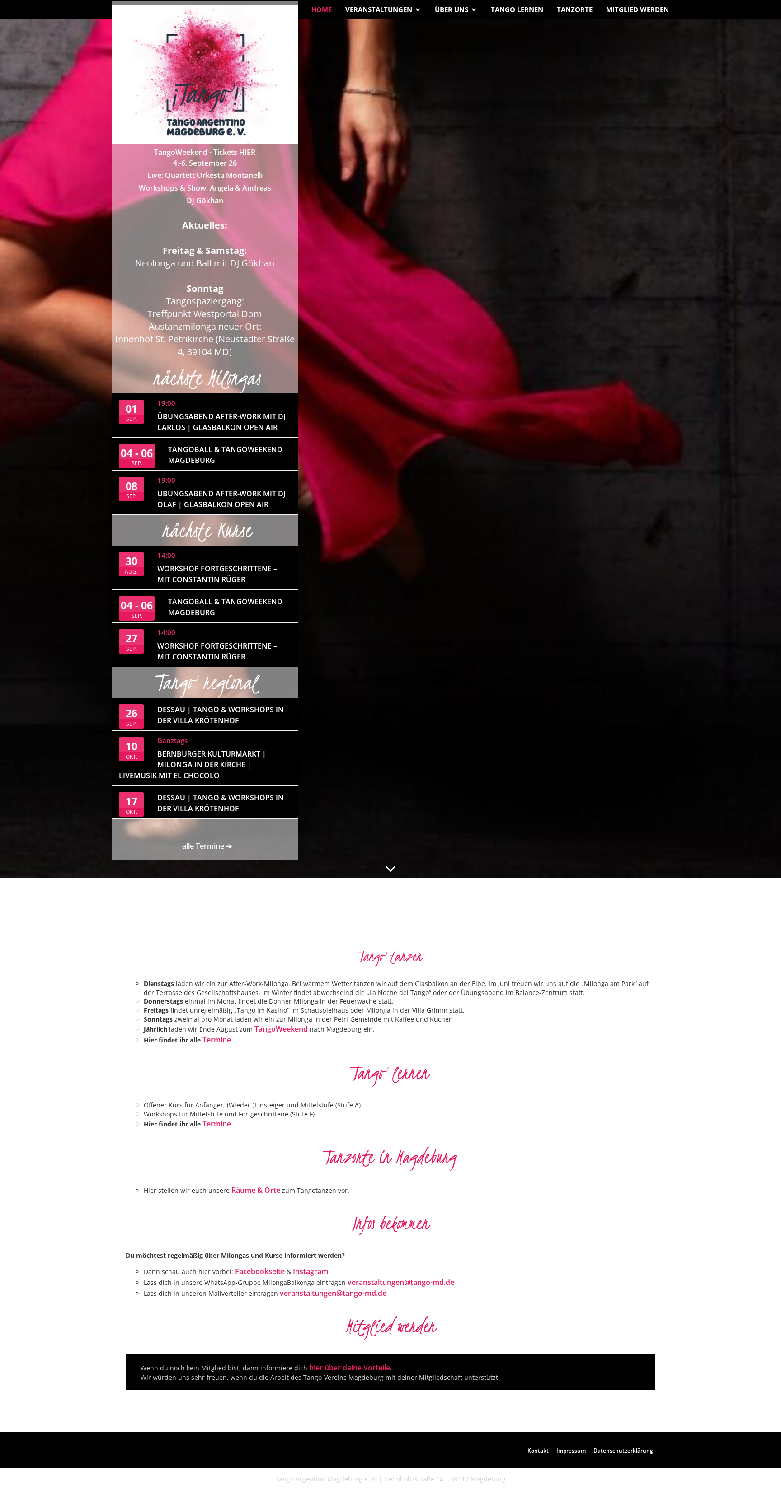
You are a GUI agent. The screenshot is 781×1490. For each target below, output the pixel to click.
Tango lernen (517, 9)
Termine (216, 1040)
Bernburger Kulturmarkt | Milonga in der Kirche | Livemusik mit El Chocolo (192, 764)
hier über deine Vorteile (349, 1368)
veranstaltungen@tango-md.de (401, 1282)
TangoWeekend (282, 1029)
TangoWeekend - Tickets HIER (204, 152)
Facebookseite (260, 1271)
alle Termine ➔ (207, 846)
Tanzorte (575, 9)
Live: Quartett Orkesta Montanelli (205, 175)
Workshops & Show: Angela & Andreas (205, 188)
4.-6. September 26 (205, 163)
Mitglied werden (637, 9)
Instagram (310, 1271)
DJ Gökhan (205, 201)
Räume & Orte (255, 1190)
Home (321, 9)
